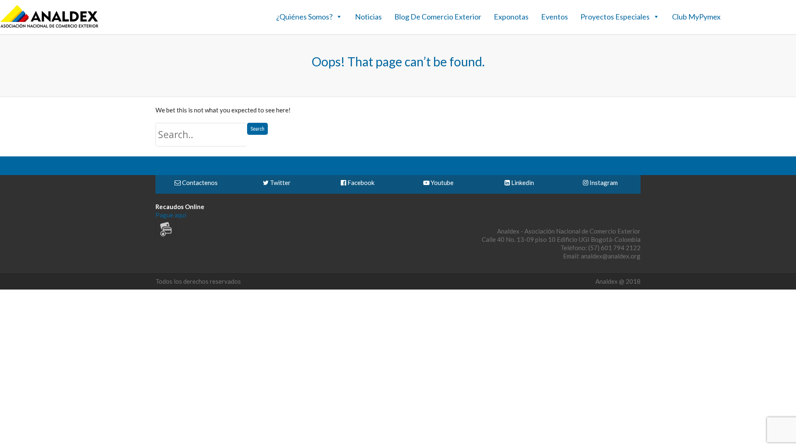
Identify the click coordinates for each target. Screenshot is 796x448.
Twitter (280, 182)
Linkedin (522, 182)
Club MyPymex (696, 16)
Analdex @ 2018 (618, 281)
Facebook (360, 182)
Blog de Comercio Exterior (437, 16)
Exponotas (511, 16)
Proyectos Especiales (615, 16)
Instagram (603, 182)
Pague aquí (170, 215)
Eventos (554, 16)
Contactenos (199, 182)
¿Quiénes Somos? (304, 16)
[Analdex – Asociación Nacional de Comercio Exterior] (49, 26)
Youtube (442, 182)
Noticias (368, 16)
